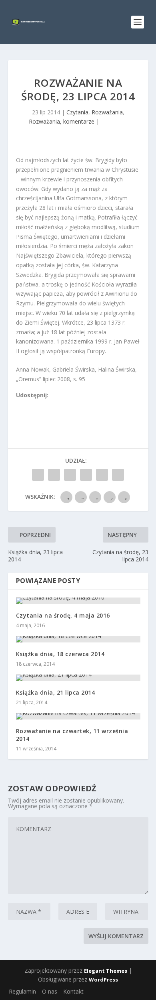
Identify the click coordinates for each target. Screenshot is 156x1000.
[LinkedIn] (55, 405)
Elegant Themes (105, 970)
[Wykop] (28, 405)
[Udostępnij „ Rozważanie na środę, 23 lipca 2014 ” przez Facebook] (38, 475)
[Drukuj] (72, 405)
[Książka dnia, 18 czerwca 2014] (78, 639)
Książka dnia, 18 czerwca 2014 (60, 654)
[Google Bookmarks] (46, 405)
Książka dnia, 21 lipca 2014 (55, 692)
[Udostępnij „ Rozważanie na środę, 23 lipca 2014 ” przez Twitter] (54, 475)
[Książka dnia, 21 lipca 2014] (78, 678)
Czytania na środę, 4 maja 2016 (63, 615)
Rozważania (107, 112)
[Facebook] (19, 405)
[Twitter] (37, 405)
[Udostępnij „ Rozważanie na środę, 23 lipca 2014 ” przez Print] (118, 475)
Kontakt (73, 991)
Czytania (77, 112)
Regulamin (22, 991)
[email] (63, 405)
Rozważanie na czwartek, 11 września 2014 (72, 734)
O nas (49, 991)
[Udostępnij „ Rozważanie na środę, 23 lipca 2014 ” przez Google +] (70, 475)
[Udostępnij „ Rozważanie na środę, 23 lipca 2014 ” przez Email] (102, 475)
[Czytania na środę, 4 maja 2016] (78, 601)
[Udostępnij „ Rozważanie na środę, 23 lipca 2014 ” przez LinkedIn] (86, 475)
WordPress (103, 979)
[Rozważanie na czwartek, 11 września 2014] (78, 716)
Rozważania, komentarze (61, 121)
